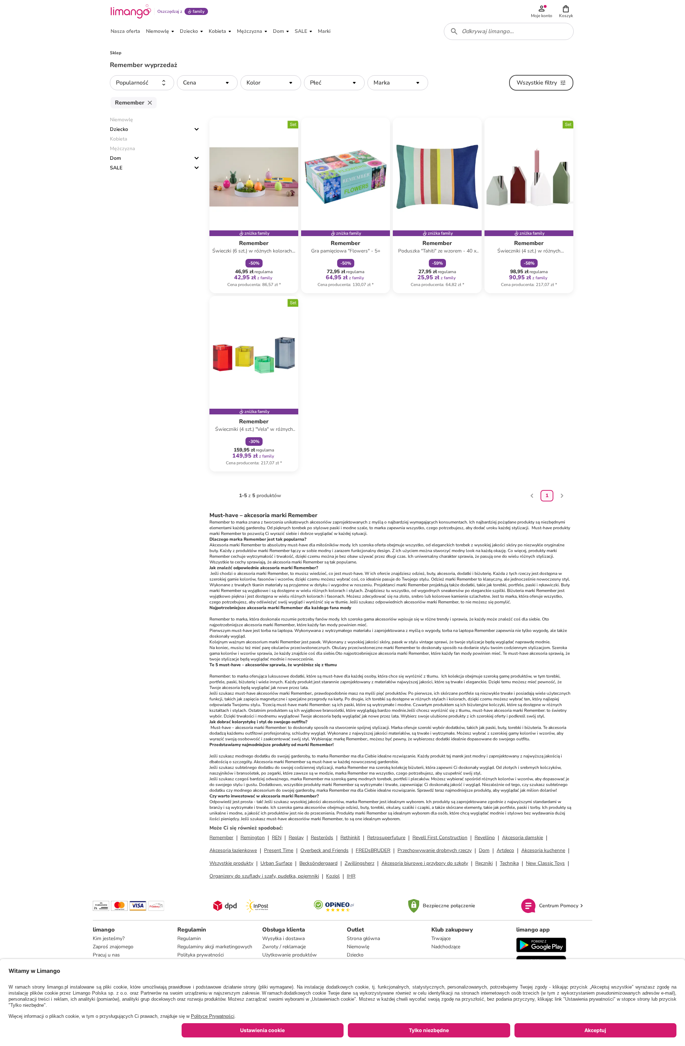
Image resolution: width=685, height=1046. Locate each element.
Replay (296, 837)
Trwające (441, 938)
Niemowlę (358, 946)
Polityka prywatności (200, 954)
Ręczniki (484, 863)
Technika (509, 863)
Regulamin (189, 938)
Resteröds (322, 837)
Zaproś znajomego (113, 946)
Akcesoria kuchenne (543, 850)
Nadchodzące (445, 946)
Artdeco (505, 850)
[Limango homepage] (131, 11)
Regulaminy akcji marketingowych (214, 946)
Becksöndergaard (318, 863)
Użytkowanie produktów (289, 954)
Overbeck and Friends (324, 850)
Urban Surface (276, 863)
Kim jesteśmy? (109, 938)
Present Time (278, 850)
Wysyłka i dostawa (283, 938)
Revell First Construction (439, 837)
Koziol (333, 876)
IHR (351, 876)
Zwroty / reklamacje (284, 946)
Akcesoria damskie (522, 837)
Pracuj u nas (106, 954)
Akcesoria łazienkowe (233, 850)
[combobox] (508, 31)
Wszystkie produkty (231, 863)
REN (276, 837)
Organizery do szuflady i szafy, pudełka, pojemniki (264, 876)
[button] (566, 11)
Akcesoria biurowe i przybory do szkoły (424, 863)
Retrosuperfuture (386, 837)
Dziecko (119, 129)
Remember (221, 837)
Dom (115, 158)
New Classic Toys (545, 863)
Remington (252, 837)
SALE (116, 167)
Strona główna (363, 938)
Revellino (485, 837)
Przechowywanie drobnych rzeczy (434, 850)
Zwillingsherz (359, 863)
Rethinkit (350, 837)
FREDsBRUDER (373, 850)
